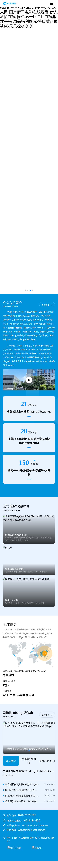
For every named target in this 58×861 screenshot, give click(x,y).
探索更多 (46, 304)
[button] (25, 290)
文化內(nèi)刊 (47, 760)
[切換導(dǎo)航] (51, 4)
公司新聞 (11, 760)
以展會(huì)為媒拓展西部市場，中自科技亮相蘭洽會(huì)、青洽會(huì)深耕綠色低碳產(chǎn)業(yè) (22, 795)
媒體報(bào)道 (29, 760)
